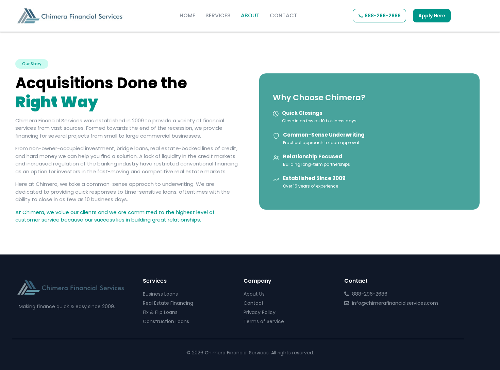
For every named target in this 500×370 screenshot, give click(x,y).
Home (187, 15)
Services (218, 15)
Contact (283, 15)
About (250, 15)
